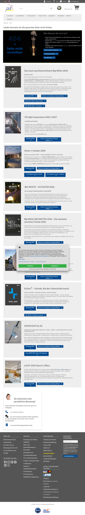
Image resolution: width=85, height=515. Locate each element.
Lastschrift (46, 486)
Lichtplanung (27, 463)
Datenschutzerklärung (49, 442)
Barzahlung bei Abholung (50, 497)
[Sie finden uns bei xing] (14, 462)
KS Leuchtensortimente (30, 458)
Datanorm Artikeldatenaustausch (30, 467)
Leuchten (10, 16)
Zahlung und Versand (49, 439)
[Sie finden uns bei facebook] (4, 462)
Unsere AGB (47, 445)
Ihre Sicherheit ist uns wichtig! (9, 452)
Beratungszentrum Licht (24, 425)
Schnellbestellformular (30, 455)
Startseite (5, 23)
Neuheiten (61, 16)
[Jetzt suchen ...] (50, 8)
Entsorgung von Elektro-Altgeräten (30, 441)
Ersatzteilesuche (28, 452)
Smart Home (42, 16)
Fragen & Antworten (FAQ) (31, 460)
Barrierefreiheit (47, 456)
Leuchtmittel (20, 16)
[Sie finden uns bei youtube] (8, 462)
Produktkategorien (73, 447)
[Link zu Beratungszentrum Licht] (7, 425)
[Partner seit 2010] (38, 510)
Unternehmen (7, 442)
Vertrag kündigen (48, 453)
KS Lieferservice (28, 474)
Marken (68, 16)
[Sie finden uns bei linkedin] (4, 465)
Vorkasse (46, 478)
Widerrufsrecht (47, 450)
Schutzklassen (27, 471)
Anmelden (49, 1)
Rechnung (50, 482)
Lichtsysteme (31, 16)
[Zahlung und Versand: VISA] (45, 472)
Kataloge (63, 42)
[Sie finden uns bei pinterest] (11, 462)
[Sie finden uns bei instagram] (8, 465)
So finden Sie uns (8, 445)
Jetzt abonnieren (69, 456)
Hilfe (57, 1)
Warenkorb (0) (68, 9)
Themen (10, 19)
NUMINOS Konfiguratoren (31, 477)
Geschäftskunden (75, 1)
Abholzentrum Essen (9, 439)
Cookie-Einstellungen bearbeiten (49, 460)
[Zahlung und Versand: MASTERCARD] (50, 472)
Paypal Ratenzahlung (51, 492)
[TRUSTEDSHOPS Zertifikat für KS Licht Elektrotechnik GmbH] (59, 7)
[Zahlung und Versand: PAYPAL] (47, 475)
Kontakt (64, 1)
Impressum (46, 448)
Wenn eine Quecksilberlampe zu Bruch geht (29, 447)
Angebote (51, 16)
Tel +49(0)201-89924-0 (17, 412)
